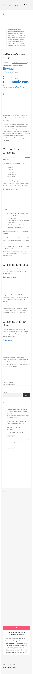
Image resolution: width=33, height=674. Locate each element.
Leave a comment (18, 65)
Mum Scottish (7, 65)
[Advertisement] (16, 465)
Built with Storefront (9, 667)
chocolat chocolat (10, 384)
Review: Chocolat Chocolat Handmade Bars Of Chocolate (16, 77)
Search (5, 392)
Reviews (11, 382)
